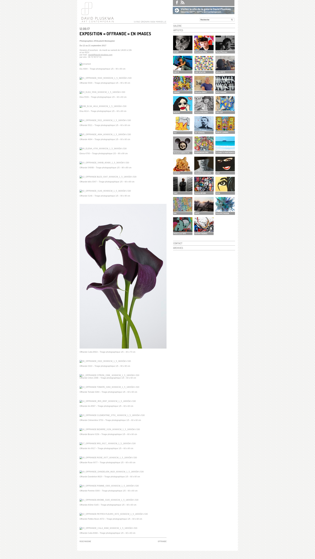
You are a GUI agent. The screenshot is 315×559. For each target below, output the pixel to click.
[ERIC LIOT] (225, 109)
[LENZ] (225, 170)
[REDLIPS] (182, 109)
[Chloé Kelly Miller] (204, 49)
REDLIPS (177, 112)
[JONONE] (182, 89)
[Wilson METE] (225, 69)
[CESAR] (182, 49)
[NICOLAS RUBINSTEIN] (182, 150)
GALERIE (177, 25)
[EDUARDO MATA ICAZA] (204, 170)
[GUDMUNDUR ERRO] (204, 149)
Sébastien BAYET (201, 92)
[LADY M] (182, 69)
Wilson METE (220, 72)
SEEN (218, 193)
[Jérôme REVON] (204, 190)
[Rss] (181, 3)
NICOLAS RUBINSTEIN (181, 153)
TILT (175, 133)
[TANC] (182, 190)
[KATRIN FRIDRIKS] (204, 230)
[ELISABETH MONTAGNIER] (225, 149)
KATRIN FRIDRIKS (201, 233)
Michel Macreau (221, 52)
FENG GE (177, 173)
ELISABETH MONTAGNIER (225, 152)
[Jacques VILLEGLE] (204, 109)
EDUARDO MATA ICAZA (203, 173)
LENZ (218, 173)
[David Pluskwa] (97, 22)
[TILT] (182, 130)
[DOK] (182, 210)
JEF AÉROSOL (200, 133)
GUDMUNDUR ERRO (201, 152)
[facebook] (175, 3)
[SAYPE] (204, 210)
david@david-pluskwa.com (100, 55)
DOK (175, 213)
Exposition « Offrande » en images (115, 33)
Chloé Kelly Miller (201, 52)
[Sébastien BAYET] (204, 89)
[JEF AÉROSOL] (204, 130)
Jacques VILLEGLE (201, 112)
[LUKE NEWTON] (204, 69)
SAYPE (197, 213)
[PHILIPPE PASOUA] (225, 210)
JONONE (177, 92)
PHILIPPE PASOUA (222, 213)
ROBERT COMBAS (222, 132)
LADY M (176, 72)
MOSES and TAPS (180, 233)
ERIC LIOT (219, 112)
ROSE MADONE (221, 92)
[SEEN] (225, 190)
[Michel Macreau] (225, 49)
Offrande (162, 541)
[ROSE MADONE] (225, 89)
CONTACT (177, 243)
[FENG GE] (182, 170)
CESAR (176, 52)
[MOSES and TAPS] (182, 230)
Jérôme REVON (200, 193)
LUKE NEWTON (200, 72)
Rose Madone (85, 541)
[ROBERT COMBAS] (225, 129)
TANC (176, 193)
